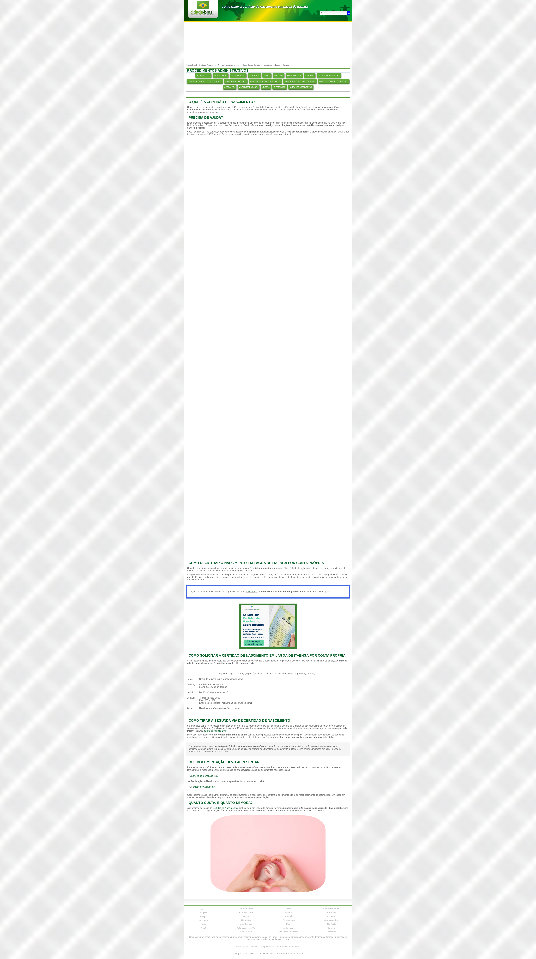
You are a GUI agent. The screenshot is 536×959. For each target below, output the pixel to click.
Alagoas (203, 913)
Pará (289, 908)
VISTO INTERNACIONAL (248, 87)
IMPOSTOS (278, 75)
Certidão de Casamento (203, 787)
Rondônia (331, 912)
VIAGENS (266, 87)
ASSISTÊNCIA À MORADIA (235, 81)
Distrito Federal (246, 908)
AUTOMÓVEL (229, 87)
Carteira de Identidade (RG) (204, 776)
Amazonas (203, 920)
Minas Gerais (246, 932)
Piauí (288, 924)
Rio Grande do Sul (331, 908)
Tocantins (331, 932)
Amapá (203, 916)
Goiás (246, 916)
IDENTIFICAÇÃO (220, 75)
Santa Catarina (331, 920)
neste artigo (251, 591)
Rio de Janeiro (288, 928)
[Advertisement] (268, 42)
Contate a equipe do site (262, 946)
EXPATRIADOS (279, 87)
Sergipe (331, 928)
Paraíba (288, 912)
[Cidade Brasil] (202, 14)
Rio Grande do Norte (288, 932)
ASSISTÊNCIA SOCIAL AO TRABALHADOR (204, 81)
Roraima (331, 916)
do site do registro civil (215, 731)
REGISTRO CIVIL (203, 75)
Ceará (203, 928)
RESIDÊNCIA (254, 75)
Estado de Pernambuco (207, 65)
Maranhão (246, 920)
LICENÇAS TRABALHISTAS (328, 75)
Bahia (203, 924)
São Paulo (331, 924)
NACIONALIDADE (238, 75)
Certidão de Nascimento (225, 808)
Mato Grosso (246, 924)
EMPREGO (309, 75)
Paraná (288, 916)
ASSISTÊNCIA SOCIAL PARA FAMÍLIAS (265, 81)
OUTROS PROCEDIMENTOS (300, 87)
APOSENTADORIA (294, 75)
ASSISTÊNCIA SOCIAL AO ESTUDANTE (299, 81)
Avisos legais (241, 946)
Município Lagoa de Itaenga (228, 65)
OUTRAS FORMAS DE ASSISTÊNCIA (333, 81)
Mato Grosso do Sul (245, 928)
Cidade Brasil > (192, 65)
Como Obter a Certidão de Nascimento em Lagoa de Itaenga (265, 6)
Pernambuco (289, 920)
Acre (203, 909)
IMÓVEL (267, 75)
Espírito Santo (246, 912)
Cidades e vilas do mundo (288, 946)
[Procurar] (348, 13)
